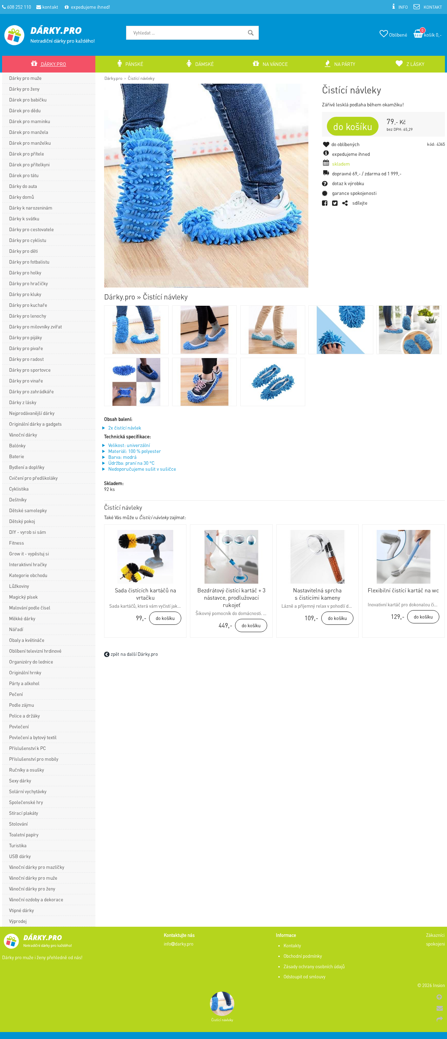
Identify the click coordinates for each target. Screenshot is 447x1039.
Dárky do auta (23, 186)
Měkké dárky (22, 618)
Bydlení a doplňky (26, 467)
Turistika (18, 845)
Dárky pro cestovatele (31, 229)
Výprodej (18, 921)
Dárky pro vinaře (26, 381)
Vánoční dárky (23, 435)
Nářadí (16, 629)
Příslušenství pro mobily (33, 759)
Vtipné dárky (21, 910)
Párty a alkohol (24, 683)
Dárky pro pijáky (25, 337)
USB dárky (20, 856)
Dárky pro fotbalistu (29, 262)
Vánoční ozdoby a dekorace (36, 899)
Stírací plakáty (23, 813)
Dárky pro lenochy (27, 316)
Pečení (16, 694)
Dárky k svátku (24, 218)
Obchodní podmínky (303, 956)
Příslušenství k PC (27, 748)
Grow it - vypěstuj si (29, 553)
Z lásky (414, 64)
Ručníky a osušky (26, 770)
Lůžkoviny (19, 586)
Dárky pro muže (25, 78)
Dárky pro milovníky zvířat (35, 326)
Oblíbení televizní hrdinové (35, 651)
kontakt (49, 7)
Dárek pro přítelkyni (29, 164)
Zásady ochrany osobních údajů (314, 966)
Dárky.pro (113, 78)
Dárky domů (21, 197)
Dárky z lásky (22, 402)
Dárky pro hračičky (28, 283)
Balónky (17, 445)
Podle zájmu (21, 705)
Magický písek (23, 597)
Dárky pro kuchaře (28, 305)
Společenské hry (26, 802)
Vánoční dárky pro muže (33, 878)
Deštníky (18, 499)
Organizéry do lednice (31, 662)
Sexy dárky (20, 780)
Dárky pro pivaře (26, 348)
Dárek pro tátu (23, 175)
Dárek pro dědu (25, 110)
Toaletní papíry (23, 834)
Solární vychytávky (27, 791)
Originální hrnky (25, 672)
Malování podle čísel (29, 607)
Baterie (16, 456)
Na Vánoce (275, 64)
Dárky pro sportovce (30, 370)
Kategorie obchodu (28, 575)
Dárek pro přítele (26, 154)
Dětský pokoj (22, 521)
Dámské (204, 64)
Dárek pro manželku (30, 143)
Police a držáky (24, 716)
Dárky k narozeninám (30, 208)
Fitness (16, 543)
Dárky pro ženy (24, 89)
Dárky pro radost (26, 359)
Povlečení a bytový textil (33, 737)
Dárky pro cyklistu (27, 240)
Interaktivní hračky (28, 564)
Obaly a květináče (26, 640)
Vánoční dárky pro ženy (32, 889)
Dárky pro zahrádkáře (31, 391)
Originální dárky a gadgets (35, 424)
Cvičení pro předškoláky (33, 478)
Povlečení (19, 726)
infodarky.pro (178, 944)
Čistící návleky (141, 78)
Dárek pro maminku (29, 121)
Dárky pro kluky (25, 294)
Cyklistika (19, 489)
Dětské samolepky (28, 510)
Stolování (18, 824)
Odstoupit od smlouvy (304, 976)
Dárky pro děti (23, 251)
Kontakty (292, 945)
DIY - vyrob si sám (27, 532)
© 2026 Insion (431, 985)
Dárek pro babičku (27, 100)
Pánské (133, 64)
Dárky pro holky (25, 272)
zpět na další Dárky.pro (134, 654)
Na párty (344, 64)
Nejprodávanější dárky (31, 413)
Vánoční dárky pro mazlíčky (36, 867)
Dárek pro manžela (28, 132)
